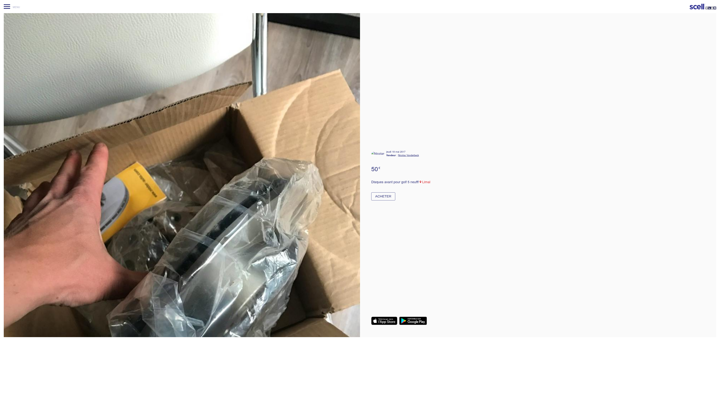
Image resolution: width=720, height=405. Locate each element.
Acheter (383, 196)
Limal (426, 181)
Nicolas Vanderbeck (408, 155)
